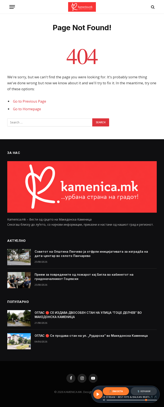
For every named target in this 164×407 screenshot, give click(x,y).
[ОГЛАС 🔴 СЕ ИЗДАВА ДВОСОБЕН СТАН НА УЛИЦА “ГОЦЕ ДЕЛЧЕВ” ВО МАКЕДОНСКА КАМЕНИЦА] (19, 318)
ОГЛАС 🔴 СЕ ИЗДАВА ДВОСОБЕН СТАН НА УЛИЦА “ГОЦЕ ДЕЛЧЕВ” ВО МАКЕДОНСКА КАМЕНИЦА (88, 315)
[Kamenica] (82, 7)
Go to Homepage (27, 108)
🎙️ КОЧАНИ (143, 391)
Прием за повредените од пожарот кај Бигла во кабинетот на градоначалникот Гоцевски (84, 277)
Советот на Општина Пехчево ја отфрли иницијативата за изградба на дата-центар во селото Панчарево (91, 254)
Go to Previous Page (29, 101)
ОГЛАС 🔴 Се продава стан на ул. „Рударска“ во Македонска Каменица (91, 335)
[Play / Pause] (98, 394)
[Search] (152, 7)
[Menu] (12, 7)
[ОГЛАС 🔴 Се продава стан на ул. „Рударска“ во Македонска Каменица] (19, 341)
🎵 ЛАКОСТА (116, 391)
